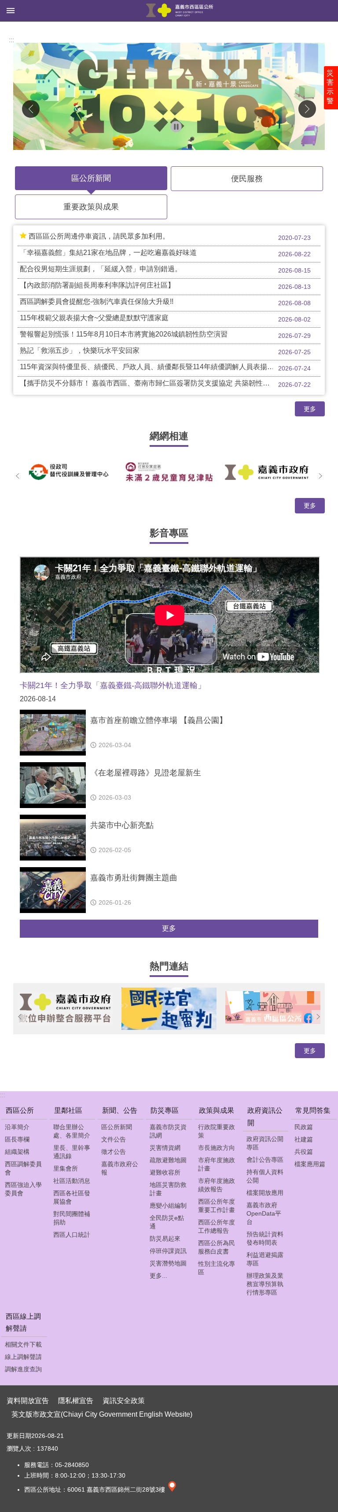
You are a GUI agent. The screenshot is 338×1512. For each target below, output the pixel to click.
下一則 (307, 109)
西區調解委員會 (23, 1168)
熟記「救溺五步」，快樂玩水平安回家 (165, 351)
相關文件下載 (23, 1344)
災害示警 (330, 87)
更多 (310, 408)
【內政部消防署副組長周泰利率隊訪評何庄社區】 (165, 285)
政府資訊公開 (265, 1116)
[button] (169, 96)
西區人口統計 (71, 1234)
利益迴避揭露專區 (264, 1259)
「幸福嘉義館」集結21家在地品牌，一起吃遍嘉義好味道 (165, 253)
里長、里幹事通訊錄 (71, 1152)
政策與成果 (216, 1110)
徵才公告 (113, 1151)
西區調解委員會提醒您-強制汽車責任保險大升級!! (165, 302)
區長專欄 (17, 1139)
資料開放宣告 (28, 1400)
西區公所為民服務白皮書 (216, 1247)
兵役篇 (303, 1151)
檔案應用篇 (309, 1164)
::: (11, 40)
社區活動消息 (71, 1180)
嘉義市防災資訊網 (168, 1131)
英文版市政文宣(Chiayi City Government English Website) (101, 1414)
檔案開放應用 (264, 1192)
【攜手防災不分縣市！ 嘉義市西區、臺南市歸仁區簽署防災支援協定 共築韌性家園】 (165, 383)
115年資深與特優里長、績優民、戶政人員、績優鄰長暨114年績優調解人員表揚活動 (165, 367)
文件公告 (113, 1139)
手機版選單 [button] (10, 10)
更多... (158, 1275)
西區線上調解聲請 (23, 1322)
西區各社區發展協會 (71, 1197)
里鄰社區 (68, 1110)
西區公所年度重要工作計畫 (216, 1205)
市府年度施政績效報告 (216, 1185)
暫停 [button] (176, 126)
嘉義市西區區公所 (180, 10)
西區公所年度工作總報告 (216, 1226)
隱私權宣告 (75, 1400)
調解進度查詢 (23, 1369)
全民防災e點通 (167, 1222)
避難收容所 (165, 1172)
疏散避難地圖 (168, 1160)
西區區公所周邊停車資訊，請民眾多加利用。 (170, 236)
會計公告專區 (264, 1159)
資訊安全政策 (124, 1400)
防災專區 (165, 1110)
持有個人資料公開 (264, 1176)
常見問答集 (313, 1110)
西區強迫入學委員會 (23, 1189)
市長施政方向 (216, 1147)
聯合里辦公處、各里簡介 (71, 1131)
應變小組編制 (168, 1205)
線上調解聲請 (23, 1356)
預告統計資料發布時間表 (264, 1238)
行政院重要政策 (216, 1131)
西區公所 (20, 1110)
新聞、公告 (119, 1110)
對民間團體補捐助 (71, 1218)
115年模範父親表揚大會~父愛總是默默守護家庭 (165, 318)
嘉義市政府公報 (119, 1168)
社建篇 (303, 1139)
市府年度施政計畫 (216, 1164)
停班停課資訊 (168, 1250)
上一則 (31, 109)
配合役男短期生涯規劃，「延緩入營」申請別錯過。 (165, 269)
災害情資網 (165, 1147)
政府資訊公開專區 (264, 1143)
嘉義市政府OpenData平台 (263, 1213)
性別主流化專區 (216, 1268)
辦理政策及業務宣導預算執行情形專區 (264, 1284)
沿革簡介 (17, 1126)
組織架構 (17, 1151)
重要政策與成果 (91, 206)
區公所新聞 (91, 178)
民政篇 (303, 1126)
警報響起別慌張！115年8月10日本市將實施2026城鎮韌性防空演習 (165, 334)
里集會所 (65, 1168)
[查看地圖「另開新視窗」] (172, 1489)
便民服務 (247, 178)
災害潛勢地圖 (168, 1263)
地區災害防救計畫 (168, 1189)
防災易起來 (165, 1238)
